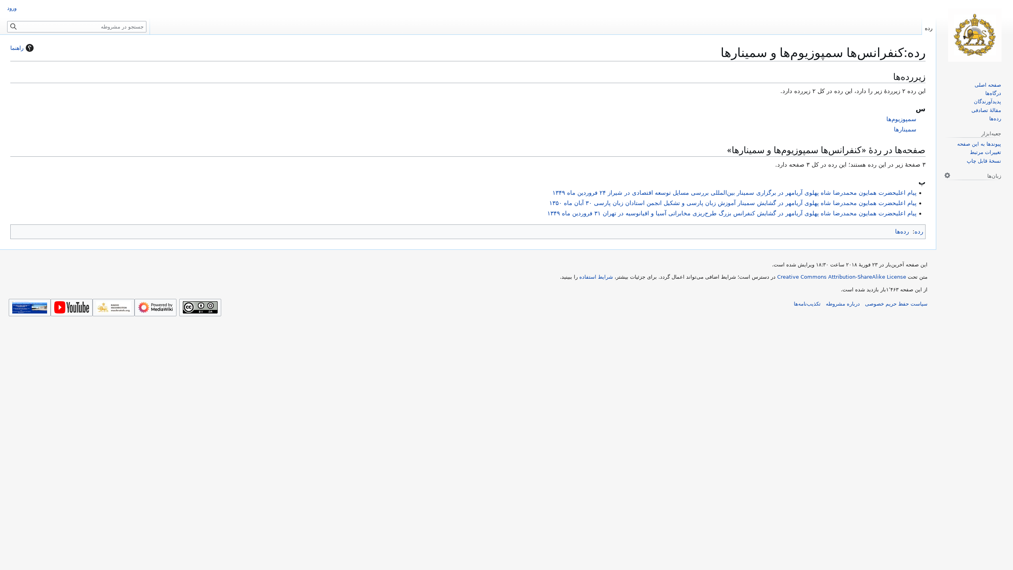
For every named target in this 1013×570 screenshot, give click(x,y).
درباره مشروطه (843, 304)
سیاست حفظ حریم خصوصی (896, 304)
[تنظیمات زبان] (947, 175)
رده (918, 231)
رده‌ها (902, 231)
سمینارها (905, 129)
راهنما (17, 48)
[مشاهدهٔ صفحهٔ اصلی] (974, 35)
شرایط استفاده (596, 277)
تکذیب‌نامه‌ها (807, 304)
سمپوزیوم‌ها (901, 119)
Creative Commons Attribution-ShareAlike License (841, 277)
